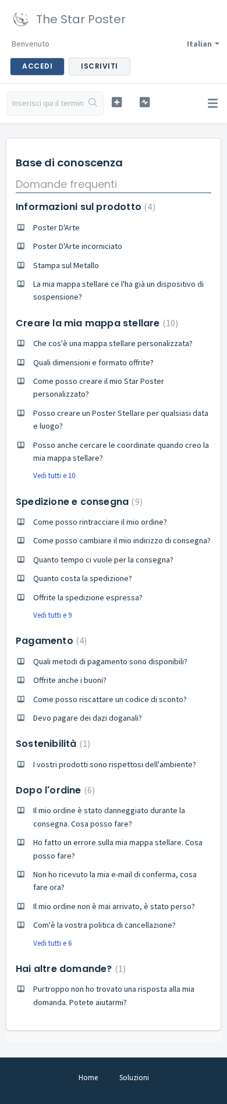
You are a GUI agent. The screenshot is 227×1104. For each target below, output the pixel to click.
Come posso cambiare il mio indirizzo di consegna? (122, 540)
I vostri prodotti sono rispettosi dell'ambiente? (114, 764)
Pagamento (50, 640)
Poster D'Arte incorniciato (77, 246)
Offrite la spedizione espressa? (88, 597)
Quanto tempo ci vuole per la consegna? (103, 559)
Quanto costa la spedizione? (82, 578)
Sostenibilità (51, 743)
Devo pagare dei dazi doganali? (87, 718)
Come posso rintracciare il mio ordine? (100, 522)
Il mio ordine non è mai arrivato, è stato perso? (114, 906)
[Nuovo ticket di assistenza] (116, 102)
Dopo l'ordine (54, 790)
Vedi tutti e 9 (52, 615)
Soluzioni (134, 1077)
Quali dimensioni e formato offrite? (93, 362)
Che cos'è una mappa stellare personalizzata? (113, 343)
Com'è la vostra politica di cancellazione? (104, 925)
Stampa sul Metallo (66, 265)
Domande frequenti (66, 184)
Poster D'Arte (56, 227)
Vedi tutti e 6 (52, 943)
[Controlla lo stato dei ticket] (144, 102)
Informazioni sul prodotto (84, 206)
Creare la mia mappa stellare (95, 323)
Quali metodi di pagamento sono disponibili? (110, 661)
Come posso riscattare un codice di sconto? (110, 699)
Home (88, 1077)
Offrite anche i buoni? (70, 680)
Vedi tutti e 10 (54, 475)
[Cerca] (93, 103)
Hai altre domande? (69, 968)
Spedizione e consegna (78, 501)
